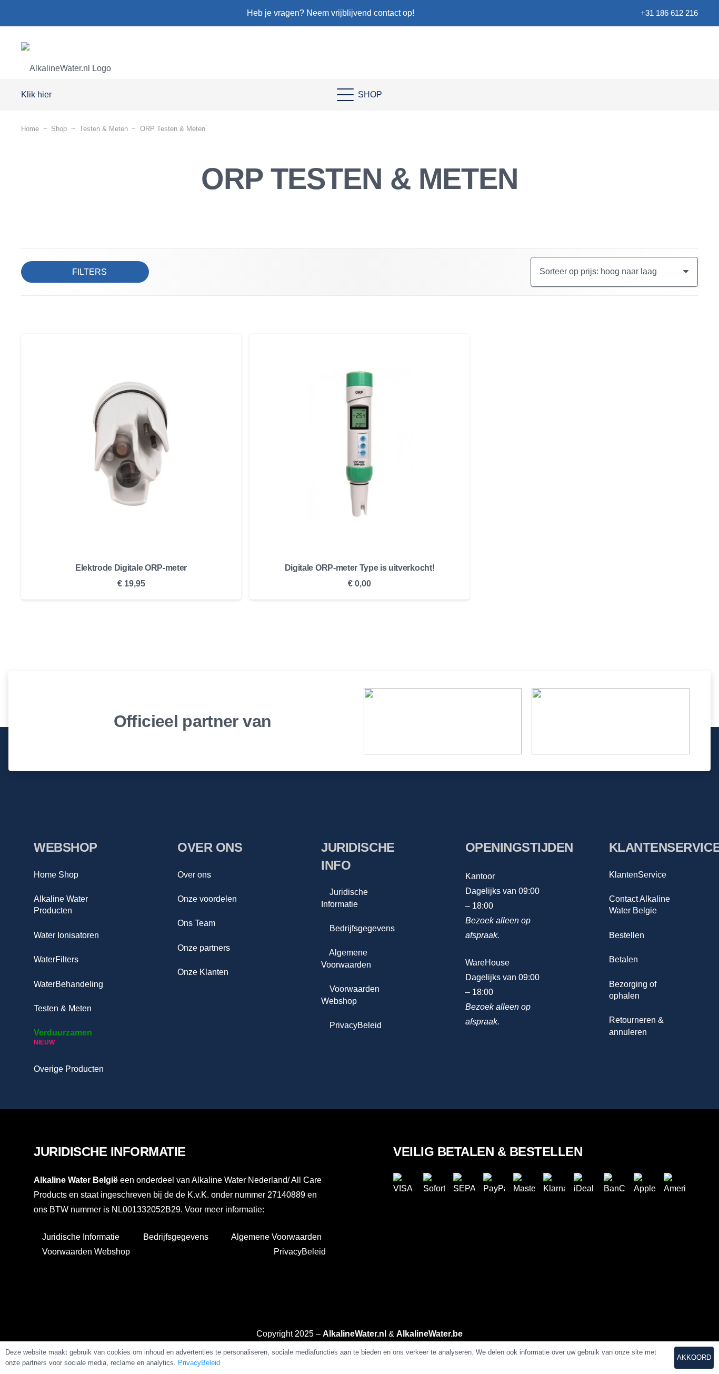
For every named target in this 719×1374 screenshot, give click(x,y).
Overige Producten (69, 1068)
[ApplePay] (644, 1183)
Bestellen (626, 935)
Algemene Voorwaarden (275, 1236)
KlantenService (637, 874)
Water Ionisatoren (66, 935)
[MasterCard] (524, 1183)
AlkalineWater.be (429, 1333)
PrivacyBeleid (354, 1025)
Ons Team (196, 923)
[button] (41, 94)
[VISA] (404, 1183)
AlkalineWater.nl (354, 1333)
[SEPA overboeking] (464, 1183)
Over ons (194, 874)
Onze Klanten (202, 972)
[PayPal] (494, 1183)
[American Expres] (674, 1183)
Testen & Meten (63, 1008)
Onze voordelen (207, 898)
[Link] (25, 13)
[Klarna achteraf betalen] (554, 1183)
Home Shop (56, 874)
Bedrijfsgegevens (361, 928)
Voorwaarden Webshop (85, 1251)
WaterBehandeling (68, 984)
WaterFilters (56, 959)
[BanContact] (614, 1183)
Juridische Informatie (79, 1236)
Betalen (623, 959)
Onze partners (203, 947)
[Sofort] (434, 1183)
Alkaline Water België (76, 1180)
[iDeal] (584, 1183)
